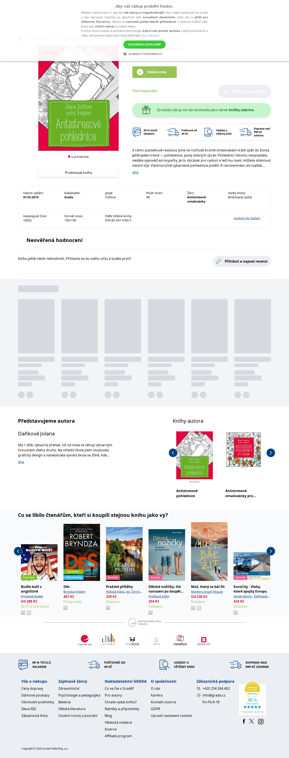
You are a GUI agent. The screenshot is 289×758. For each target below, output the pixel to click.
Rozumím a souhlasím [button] (144, 44)
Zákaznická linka (34, 715)
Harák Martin (243, 596)
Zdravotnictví (68, 688)
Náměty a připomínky (122, 708)
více (135, 172)
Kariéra (156, 695)
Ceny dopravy (32, 688)
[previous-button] (173, 452)
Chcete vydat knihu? (121, 702)
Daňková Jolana (36, 433)
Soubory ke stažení (247, 218)
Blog (108, 715)
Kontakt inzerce (163, 702)
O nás (155, 688)
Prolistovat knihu (78, 172)
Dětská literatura (71, 708)
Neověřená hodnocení (54, 239)
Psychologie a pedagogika (79, 695)
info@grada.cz (214, 695)
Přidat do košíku (249, 91)
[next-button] (270, 452)
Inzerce (111, 729)
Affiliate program (118, 736)
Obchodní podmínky (37, 702)
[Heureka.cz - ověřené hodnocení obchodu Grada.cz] (253, 699)
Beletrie (64, 702)
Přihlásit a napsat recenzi (246, 261)
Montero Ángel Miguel (207, 592)
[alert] (144, 30)
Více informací (151, 35)
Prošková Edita (159, 596)
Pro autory (113, 695)
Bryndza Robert (74, 592)
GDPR (155, 708)
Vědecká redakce (118, 722)
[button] (144, 54)
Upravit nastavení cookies (171, 715)
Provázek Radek (32, 596)
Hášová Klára (115, 592)
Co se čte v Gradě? (119, 688)
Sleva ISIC (29, 708)
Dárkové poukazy (35, 695)
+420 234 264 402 (216, 688)
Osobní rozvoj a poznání (77, 715)
